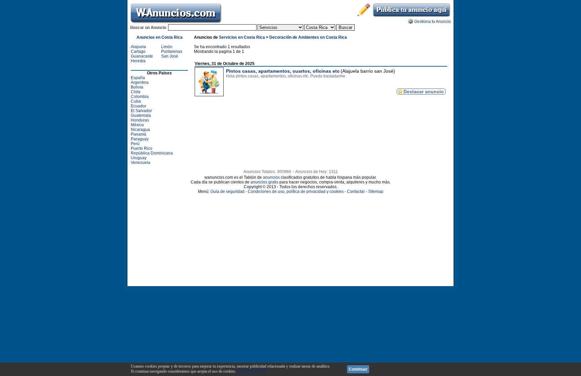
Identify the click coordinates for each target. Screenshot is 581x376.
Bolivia (137, 87)
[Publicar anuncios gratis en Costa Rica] (411, 16)
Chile (136, 92)
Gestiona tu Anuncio (432, 21)
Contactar (356, 191)
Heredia (138, 61)
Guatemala (141, 115)
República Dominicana (152, 153)
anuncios (271, 177)
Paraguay (140, 139)
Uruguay (139, 158)
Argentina (140, 82)
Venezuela (140, 162)
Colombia (140, 96)
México (137, 125)
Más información (252, 371)
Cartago (138, 51)
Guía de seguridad (227, 191)
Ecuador (138, 106)
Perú (135, 143)
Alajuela (138, 46)
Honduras (140, 120)
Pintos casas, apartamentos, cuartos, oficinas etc (283, 71)
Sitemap (375, 191)
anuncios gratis (264, 182)
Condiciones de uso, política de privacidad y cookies (296, 191)
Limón (166, 46)
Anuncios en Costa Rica (160, 37)
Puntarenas (171, 51)
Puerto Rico (141, 148)
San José (169, 56)
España (138, 77)
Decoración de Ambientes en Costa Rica (308, 37)
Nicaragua (140, 129)
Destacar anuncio (423, 91)
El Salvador (141, 110)
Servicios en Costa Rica (242, 37)
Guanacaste (142, 56)
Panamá (138, 134)
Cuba (136, 101)
